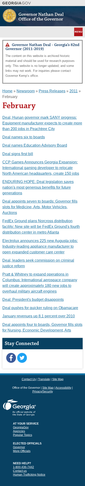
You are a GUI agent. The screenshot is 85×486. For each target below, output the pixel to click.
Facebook (11, 358)
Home (7, 91)
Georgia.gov (16, 3)
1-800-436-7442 (23, 467)
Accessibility (63, 387)
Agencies (19, 431)
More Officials (21, 451)
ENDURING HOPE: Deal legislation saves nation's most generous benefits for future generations (38, 187)
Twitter (22, 358)
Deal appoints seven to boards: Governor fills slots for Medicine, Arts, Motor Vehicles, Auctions (39, 207)
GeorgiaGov (21, 427)
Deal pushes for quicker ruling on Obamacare (40, 308)
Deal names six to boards (23, 137)
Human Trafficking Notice (29, 474)
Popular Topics (22, 435)
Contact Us (29, 379)
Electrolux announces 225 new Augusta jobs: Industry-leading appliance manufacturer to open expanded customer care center (40, 246)
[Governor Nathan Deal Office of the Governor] (9, 20)
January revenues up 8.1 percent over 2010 (38, 316)
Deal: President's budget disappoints (33, 300)
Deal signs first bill (17, 154)
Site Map (58, 379)
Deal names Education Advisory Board (34, 145)
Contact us (20, 471)
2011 (73, 91)
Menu (78, 32)
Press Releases (52, 91)
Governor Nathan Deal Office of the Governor (41, 17)
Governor (19, 447)
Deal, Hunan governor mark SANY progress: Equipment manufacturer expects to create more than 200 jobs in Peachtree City (42, 123)
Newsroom (26, 91)
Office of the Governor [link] (26, 387)
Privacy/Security (42, 391)
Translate (44, 379)
